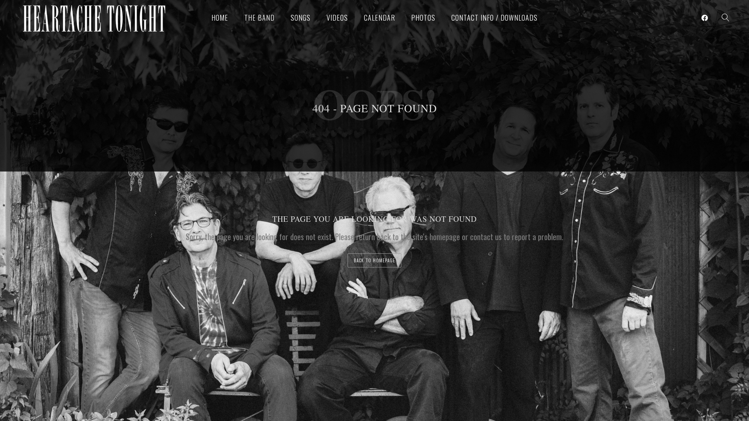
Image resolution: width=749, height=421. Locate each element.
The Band (259, 17)
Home (219, 17)
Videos (337, 17)
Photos (423, 17)
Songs (301, 17)
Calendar (379, 17)
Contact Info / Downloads (494, 17)
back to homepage (374, 260)
